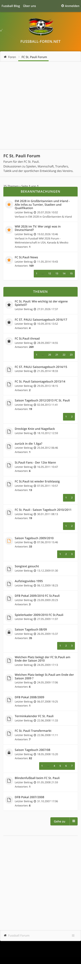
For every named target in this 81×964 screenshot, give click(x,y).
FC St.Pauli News (26, 257)
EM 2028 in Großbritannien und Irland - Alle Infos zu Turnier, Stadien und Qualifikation (42, 204)
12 (49, 273)
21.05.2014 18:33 (47, 371)
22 (64, 354)
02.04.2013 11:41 (47, 405)
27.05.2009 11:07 (47, 619)
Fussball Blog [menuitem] (11, 6)
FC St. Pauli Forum (34, 57)
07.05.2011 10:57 (47, 486)
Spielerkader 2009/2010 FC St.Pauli (39, 615)
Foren (12, 57)
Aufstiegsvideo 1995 (29, 581)
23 (71, 354)
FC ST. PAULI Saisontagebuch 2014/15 (41, 367)
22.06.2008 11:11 (47, 735)
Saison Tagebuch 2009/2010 (34, 538)
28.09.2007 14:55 (47, 343)
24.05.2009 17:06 (47, 682)
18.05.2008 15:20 (47, 754)
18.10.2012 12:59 (47, 433)
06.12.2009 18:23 (47, 585)
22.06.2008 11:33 (47, 720)
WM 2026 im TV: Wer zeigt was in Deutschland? (38, 228)
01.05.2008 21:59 (47, 782)
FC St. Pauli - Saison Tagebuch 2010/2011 (43, 510)
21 (56, 354)
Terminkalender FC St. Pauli (34, 716)
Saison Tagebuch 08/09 (31, 629)
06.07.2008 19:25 (47, 701)
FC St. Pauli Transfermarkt (33, 731)
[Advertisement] (40, 105)
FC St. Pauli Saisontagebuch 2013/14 (40, 381)
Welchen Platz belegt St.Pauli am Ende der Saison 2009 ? (44, 676)
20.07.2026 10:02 (47, 212)
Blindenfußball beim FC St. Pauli (37, 778)
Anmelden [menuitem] (72, 6)
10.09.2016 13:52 (47, 324)
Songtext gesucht (27, 566)
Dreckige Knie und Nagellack (35, 429)
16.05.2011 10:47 (47, 467)
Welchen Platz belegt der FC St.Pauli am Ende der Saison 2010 (42, 658)
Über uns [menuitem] (29, 6)
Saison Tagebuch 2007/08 (32, 750)
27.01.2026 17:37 (47, 309)
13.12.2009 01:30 (47, 570)
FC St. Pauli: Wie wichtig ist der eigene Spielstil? (41, 303)
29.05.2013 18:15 (47, 386)
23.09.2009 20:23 (47, 600)
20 (49, 354)
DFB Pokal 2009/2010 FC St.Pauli (37, 596)
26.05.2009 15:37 (47, 634)
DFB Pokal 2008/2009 (29, 697)
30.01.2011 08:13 (47, 514)
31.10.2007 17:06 (47, 801)
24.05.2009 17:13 (47, 665)
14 (64, 273)
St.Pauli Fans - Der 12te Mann (35, 462)
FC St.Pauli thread (27, 338)
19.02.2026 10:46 (47, 234)
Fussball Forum (18, 935)
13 (56, 273)
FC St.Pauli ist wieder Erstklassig (37, 481)
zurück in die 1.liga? (28, 444)
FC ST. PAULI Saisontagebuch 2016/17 (41, 320)
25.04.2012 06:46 (47, 448)
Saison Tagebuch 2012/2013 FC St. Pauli (42, 400)
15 (71, 273)
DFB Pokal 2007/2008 (29, 797)
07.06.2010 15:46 (47, 542)
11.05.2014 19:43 (47, 262)
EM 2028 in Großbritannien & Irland (50, 216)
